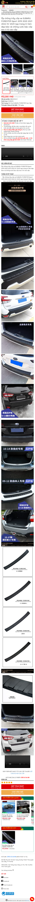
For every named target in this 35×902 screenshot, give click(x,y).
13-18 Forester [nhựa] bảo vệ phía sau (22, 90)
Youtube (5, 877)
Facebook (6, 881)
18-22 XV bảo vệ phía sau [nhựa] (14, 89)
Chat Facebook (7, 885)
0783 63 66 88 (11, 857)
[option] (17, 47)
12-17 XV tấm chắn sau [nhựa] (6, 89)
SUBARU (11, 10)
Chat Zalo (6, 889)
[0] (32, 7)
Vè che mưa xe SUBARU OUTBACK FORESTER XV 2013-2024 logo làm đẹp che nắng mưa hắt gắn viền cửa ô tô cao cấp (23, 815)
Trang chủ (4, 10)
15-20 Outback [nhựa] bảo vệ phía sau (30, 90)
